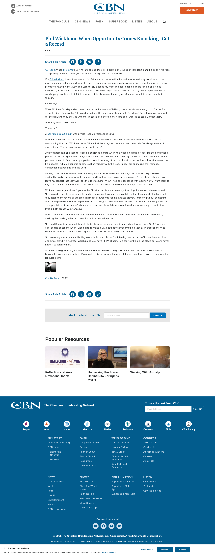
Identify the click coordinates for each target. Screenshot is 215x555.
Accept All (182, 549)
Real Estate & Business (119, 466)
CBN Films (54, 459)
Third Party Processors (124, 541)
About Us (148, 461)
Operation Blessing (59, 442)
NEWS (51, 477)
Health (51, 495)
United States (56, 481)
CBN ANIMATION (122, 477)
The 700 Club (59, 21)
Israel (51, 490)
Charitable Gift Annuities (119, 458)
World (51, 486)
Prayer (83, 447)
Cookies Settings (144, 541)
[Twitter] (81, 62)
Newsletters (150, 442)
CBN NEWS (82, 21)
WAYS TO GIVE (120, 438)
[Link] (98, 62)
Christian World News (88, 488)
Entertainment (56, 500)
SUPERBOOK (118, 21)
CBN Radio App (152, 490)
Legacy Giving (119, 447)
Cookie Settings (147, 549)
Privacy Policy (71, 541)
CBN (48, 50)
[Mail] (89, 62)
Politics (52, 504)
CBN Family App (89, 507)
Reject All (164, 549)
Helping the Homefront (54, 453)
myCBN (158, 541)
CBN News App (57, 509)
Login (201, 3)
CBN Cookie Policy (103, 541)
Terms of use (56, 541)
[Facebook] (72, 62)
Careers (147, 456)
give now (192, 10)
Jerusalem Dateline (91, 498)
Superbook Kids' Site (123, 493)
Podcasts (148, 486)
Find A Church (88, 456)
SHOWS (84, 477)
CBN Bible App (88, 465)
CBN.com (50, 69)
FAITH (99, 21)
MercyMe (68, 69)
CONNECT (149, 438)
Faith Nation (87, 493)
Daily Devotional (89, 442)
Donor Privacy (86, 541)
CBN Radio (149, 481)
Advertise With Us (153, 451)
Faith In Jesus (88, 451)
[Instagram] (111, 526)
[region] (107, 549)
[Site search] (164, 23)
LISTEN (137, 21)
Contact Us (185, 3)
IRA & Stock (118, 451)
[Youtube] (96, 526)
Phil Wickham (57, 79)
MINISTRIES (55, 438)
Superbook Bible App (120, 488)
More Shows (87, 503)
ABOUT (152, 21)
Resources (86, 461)
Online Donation (120, 442)
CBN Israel (54, 447)
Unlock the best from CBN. (83, 315)
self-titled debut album (60, 133)
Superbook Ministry (122, 481)
